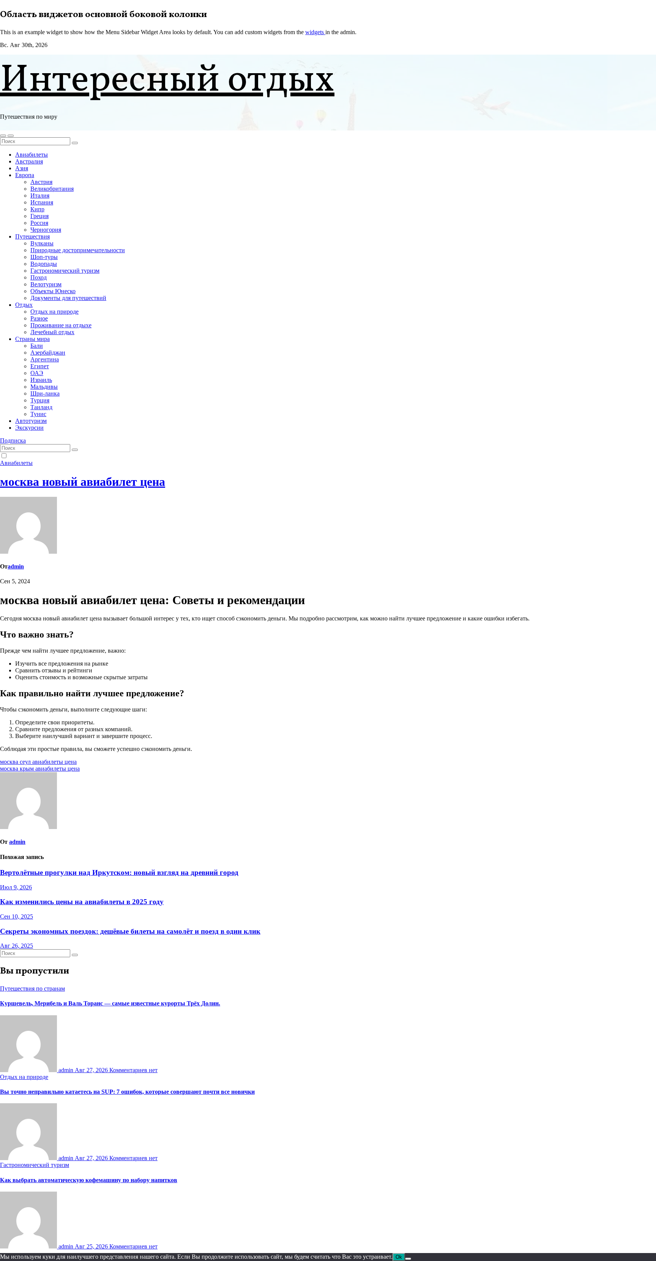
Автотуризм (31, 421)
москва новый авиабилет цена (82, 481)
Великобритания (52, 188)
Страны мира (32, 339)
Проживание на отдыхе (60, 325)
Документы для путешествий (68, 298)
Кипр (37, 209)
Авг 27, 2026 (92, 1070)
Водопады (43, 264)
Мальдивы (44, 386)
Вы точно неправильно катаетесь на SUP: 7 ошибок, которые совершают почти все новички (127, 1091)
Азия (21, 168)
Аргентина (44, 359)
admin (16, 566)
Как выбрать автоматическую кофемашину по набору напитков (88, 1180)
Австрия (41, 182)
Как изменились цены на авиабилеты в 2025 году (82, 902)
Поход (38, 277)
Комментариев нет (133, 1070)
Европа (24, 175)
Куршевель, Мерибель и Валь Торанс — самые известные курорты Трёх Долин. (110, 1003)
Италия (39, 195)
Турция (39, 400)
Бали (36, 345)
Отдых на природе (54, 311)
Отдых (24, 305)
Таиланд (41, 407)
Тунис (38, 414)
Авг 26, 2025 (16, 945)
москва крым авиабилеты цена (40, 768)
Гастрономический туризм (64, 270)
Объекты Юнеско (53, 291)
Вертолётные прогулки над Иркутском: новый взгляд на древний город (119, 872)
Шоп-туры (44, 257)
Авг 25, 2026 (92, 1246)
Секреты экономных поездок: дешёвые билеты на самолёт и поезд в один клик (130, 931)
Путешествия (32, 236)
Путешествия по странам (32, 988)
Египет (39, 366)
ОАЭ (36, 373)
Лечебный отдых (52, 332)
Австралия (29, 161)
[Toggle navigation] (11, 136)
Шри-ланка (45, 393)
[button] (3, 136)
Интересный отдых (167, 81)
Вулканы (42, 243)
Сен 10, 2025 (16, 916)
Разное (39, 318)
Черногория (45, 229)
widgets (315, 32)
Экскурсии (29, 427)
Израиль (41, 380)
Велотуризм (46, 284)
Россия (39, 223)
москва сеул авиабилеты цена (38, 761)
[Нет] (408, 1259)
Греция (39, 216)
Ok (399, 1257)
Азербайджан (47, 352)
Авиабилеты (31, 154)
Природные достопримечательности (77, 250)
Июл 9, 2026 (16, 887)
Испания (41, 202)
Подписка (13, 440)
